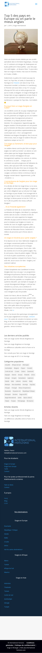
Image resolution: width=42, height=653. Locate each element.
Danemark (30, 371)
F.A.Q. (6, 498)
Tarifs (6, 469)
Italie (12, 381)
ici (13, 310)
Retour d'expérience (24, 388)
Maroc (6, 561)
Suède (19, 398)
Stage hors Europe (10, 466)
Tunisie (6, 564)
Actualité (7, 365)
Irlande (7, 381)
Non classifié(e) (16, 384)
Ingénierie (30, 378)
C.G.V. (6, 503)
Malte (30, 381)
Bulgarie (16, 368)
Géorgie (7, 378)
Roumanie (8, 391)
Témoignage (21, 401)
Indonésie (7, 583)
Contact (6, 471)
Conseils (29, 368)
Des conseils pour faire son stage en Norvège (19, 353)
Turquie (13, 401)
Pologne (7, 388)
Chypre (23, 368)
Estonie (14, 375)
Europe (20, 375)
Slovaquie (8, 394)
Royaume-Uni (17, 391)
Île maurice (30, 401)
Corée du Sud (9, 371)
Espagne (7, 375)
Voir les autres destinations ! (13, 549)
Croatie (17, 371)
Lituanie (25, 381)
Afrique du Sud (16, 365)
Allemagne (26, 365)
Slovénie (17, 238)
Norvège (25, 384)
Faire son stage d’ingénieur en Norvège (17, 344)
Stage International (19, 25)
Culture (23, 371)
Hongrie (14, 378)
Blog (5, 501)
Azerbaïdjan (8, 368)
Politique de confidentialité (25, 645)
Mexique (7, 384)
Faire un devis (8, 485)
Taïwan (7, 401)
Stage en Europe (9, 464)
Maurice (6, 572)
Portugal (14, 388)
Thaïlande (7, 587)
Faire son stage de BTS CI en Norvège (16, 356)
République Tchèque (29, 391)
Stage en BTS (23, 394)
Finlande (16, 83)
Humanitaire (22, 378)
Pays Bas (32, 384)
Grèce (33, 375)
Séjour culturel (27, 398)
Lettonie (18, 381)
